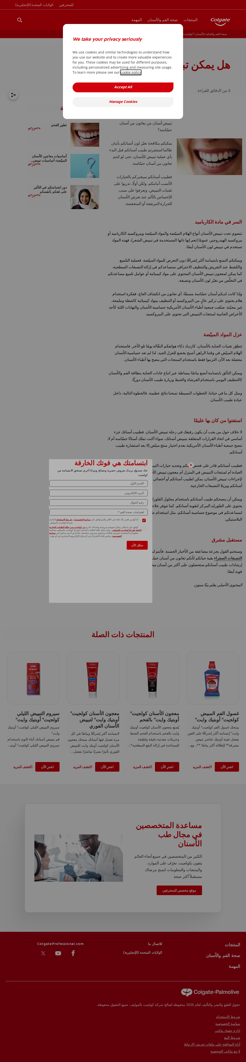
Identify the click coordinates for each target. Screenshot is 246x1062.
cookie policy (131, 72)
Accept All (123, 87)
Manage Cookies (123, 102)
